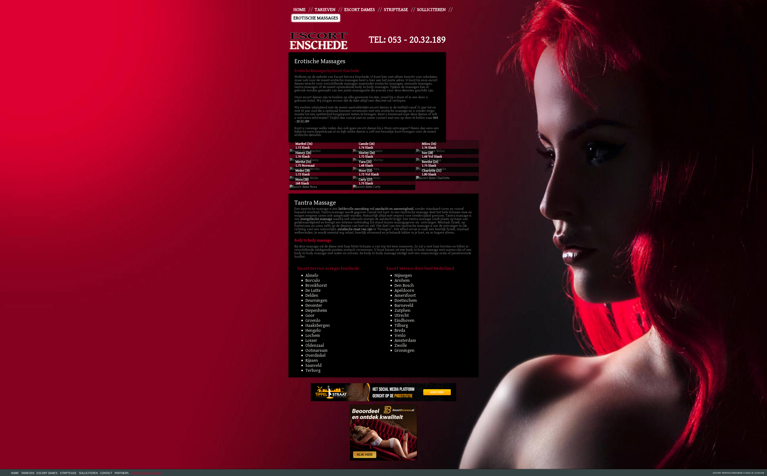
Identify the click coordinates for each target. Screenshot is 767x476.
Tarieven (325, 9)
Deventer (313, 305)
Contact (106, 473)
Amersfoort (405, 295)
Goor (310, 315)
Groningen (404, 350)
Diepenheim (316, 310)
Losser (311, 340)
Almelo (311, 275)
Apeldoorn (404, 290)
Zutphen (402, 310)
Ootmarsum (316, 350)
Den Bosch (404, 285)
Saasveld (313, 365)
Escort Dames (359, 9)
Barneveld (403, 305)
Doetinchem (405, 300)
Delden (311, 295)
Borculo (312, 280)
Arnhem (402, 280)
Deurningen (316, 300)
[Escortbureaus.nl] (383, 432)
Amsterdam (405, 340)
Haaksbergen (317, 325)
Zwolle (400, 345)
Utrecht (401, 315)
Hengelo (313, 330)
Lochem (312, 335)
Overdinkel (315, 355)
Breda (399, 330)
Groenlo (312, 320)
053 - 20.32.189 (417, 39)
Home (299, 9)
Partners (122, 473)
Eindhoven (404, 320)
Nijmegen (403, 275)
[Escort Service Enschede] (319, 40)
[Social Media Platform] (383, 392)
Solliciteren (431, 9)
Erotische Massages (315, 18)
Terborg (313, 370)
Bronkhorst (316, 285)
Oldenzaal (314, 345)
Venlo (400, 335)
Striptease (396, 9)
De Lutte (313, 290)
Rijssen (311, 360)
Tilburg (401, 325)
